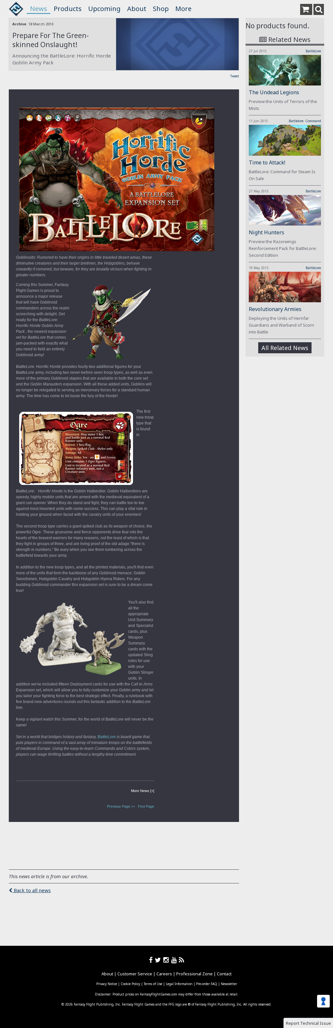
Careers (164, 974)
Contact (224, 974)
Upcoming (104, 8)
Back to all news (31, 890)
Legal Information (179, 984)
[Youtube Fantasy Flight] (175, 960)
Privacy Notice (106, 984)
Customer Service (134, 974)
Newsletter (229, 984)
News (38, 8)
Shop (161, 8)
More (183, 8)
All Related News (284, 348)
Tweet (234, 76)
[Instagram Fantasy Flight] (167, 960)
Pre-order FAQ (206, 984)
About (136, 8)
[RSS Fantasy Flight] (181, 960)
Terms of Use (153, 984)
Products (68, 8)
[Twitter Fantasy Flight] (159, 960)
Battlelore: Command (305, 121)
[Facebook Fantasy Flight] (152, 960)
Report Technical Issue (308, 1023)
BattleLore (313, 51)
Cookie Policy (130, 984)
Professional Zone (194, 974)
